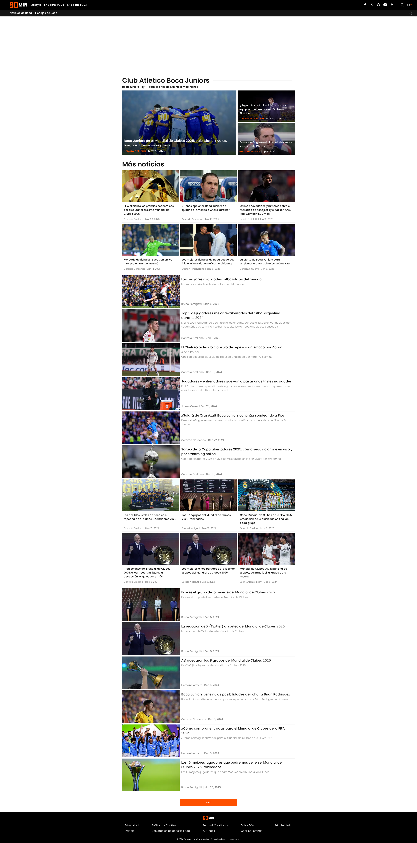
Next (208, 802)
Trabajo (130, 831)
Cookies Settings (251, 831)
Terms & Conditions (215, 825)
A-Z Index (209, 831)
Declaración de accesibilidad (171, 831)
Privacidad (132, 825)
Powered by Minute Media (196, 839)
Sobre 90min (249, 825)
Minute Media (283, 825)
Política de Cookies (164, 825)
